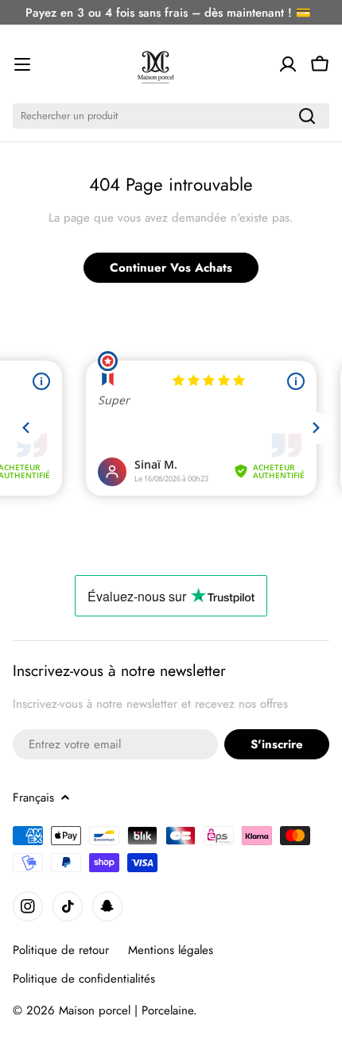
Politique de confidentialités (84, 978)
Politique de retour (61, 950)
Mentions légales (170, 950)
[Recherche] (307, 116)
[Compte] (287, 64)
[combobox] (171, 116)
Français (33, 797)
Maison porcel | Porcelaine (126, 1010)
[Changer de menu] (22, 64)
